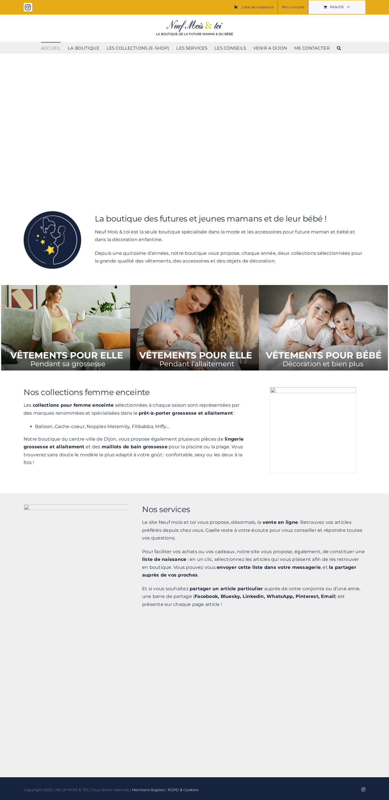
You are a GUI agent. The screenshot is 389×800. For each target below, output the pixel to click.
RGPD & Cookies (183, 789)
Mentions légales (148, 789)
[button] (339, 47)
